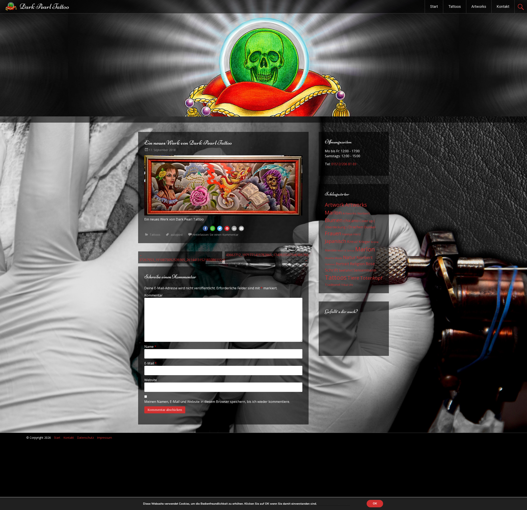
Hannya (347, 234)
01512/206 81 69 (343, 164)
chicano (351, 220)
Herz (357, 234)
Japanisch (335, 241)
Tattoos (454, 6)
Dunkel (369, 227)
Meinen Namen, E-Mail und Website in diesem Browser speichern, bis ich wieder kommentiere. (217, 401)
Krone (375, 242)
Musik (338, 258)
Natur (349, 257)
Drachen (355, 226)
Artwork (334, 204)
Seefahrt (346, 270)
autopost (177, 235)
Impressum (104, 438)
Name (150, 346)
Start (434, 6)
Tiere (353, 277)
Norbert (365, 257)
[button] (205, 228)
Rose (370, 263)
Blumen (334, 220)
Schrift (331, 270)
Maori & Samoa (345, 250)
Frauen (333, 233)
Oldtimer (330, 264)
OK (375, 503)
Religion (357, 263)
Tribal (344, 285)
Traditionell (332, 285)
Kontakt (503, 6)
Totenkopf (371, 278)
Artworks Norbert (356, 213)
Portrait (342, 263)
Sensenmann (364, 270)
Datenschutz (85, 438)
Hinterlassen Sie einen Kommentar (215, 235)
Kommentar (153, 295)
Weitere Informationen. (333, 504)
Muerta (329, 258)
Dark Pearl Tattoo (44, 6)
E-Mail (150, 363)
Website (150, 380)
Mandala (331, 250)
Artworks (478, 6)
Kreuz (352, 241)
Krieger (364, 241)
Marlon (365, 249)
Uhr (351, 285)
